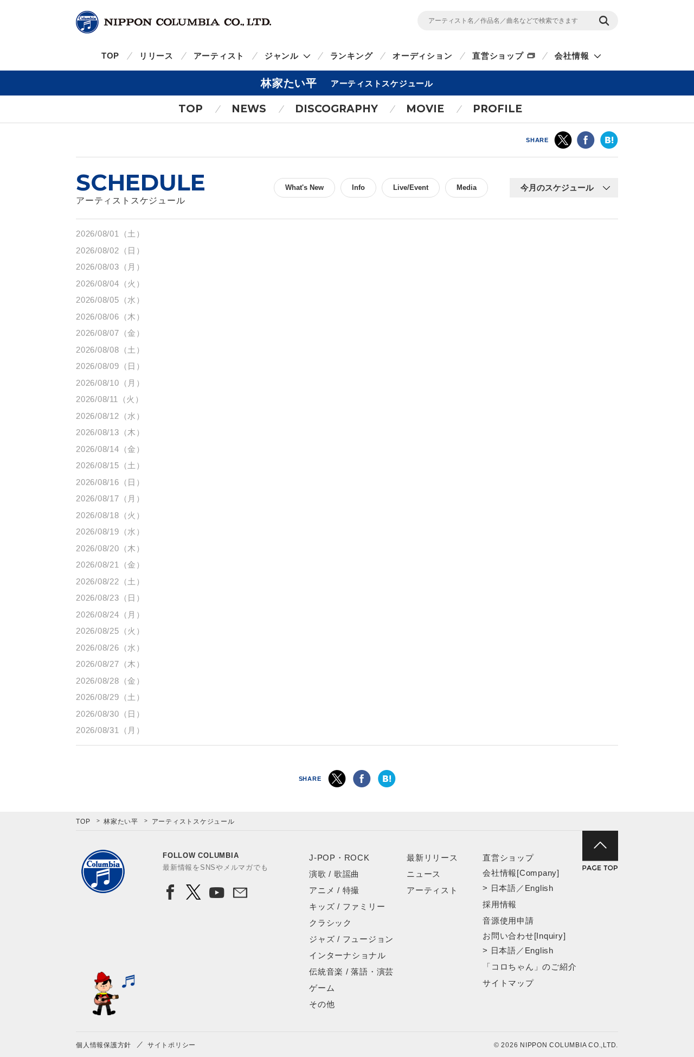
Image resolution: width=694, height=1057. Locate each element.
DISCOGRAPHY (336, 109)
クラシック (330, 922)
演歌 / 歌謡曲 (334, 873)
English (539, 888)
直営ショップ (498, 55)
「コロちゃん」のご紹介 (529, 966)
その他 (322, 1004)
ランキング (351, 55)
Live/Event (410, 187)
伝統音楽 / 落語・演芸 (351, 971)
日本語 (503, 888)
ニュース (424, 873)
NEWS (249, 109)
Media (467, 187)
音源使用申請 (508, 920)
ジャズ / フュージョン (351, 939)
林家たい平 (121, 821)
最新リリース (432, 857)
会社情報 (572, 55)
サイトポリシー (171, 1045)
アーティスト (219, 55)
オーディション (422, 55)
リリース (156, 55)
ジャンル (282, 55)
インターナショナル (347, 955)
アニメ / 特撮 (334, 890)
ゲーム (322, 987)
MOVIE (425, 109)
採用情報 (500, 904)
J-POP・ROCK (339, 857)
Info (358, 187)
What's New (304, 187)
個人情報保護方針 (103, 1045)
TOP (110, 55)
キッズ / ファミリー (347, 906)
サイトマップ (508, 983)
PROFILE (497, 109)
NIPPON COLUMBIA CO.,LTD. (173, 22)
